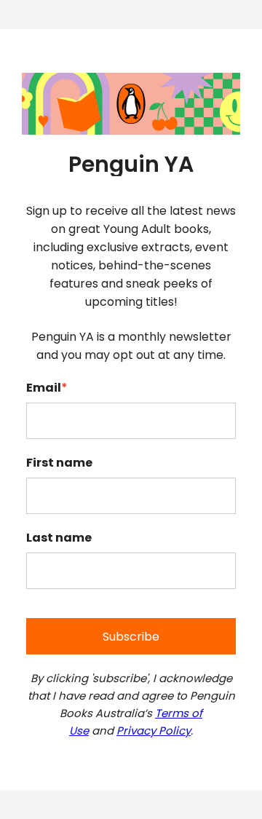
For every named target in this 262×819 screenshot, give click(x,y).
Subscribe (131, 636)
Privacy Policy (153, 730)
